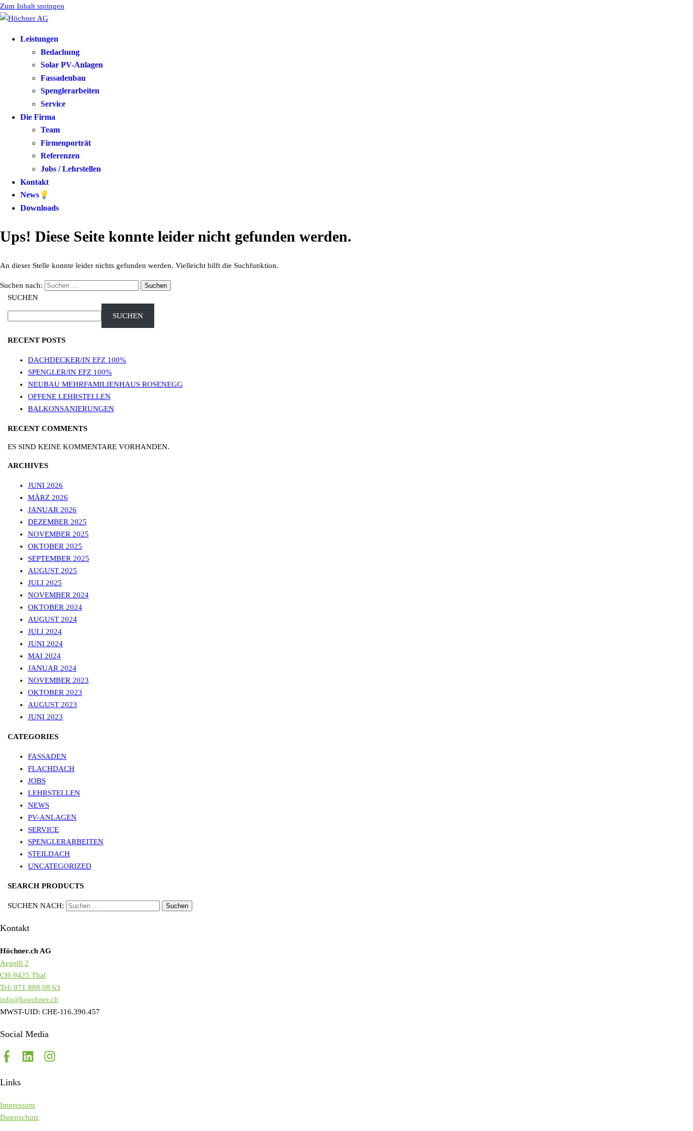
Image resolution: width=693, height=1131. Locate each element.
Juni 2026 (45, 485)
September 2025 (58, 558)
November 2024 (58, 595)
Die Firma (37, 117)
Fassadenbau (63, 78)
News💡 (34, 194)
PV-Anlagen (52, 817)
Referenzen (60, 155)
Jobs (37, 781)
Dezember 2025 (57, 522)
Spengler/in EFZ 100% (70, 372)
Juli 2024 (45, 631)
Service (53, 103)
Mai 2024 (44, 656)
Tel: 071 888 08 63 (30, 987)
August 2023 (52, 705)
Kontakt (34, 182)
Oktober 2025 (55, 546)
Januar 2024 (52, 668)
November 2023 (58, 680)
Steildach (49, 854)
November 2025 (58, 534)
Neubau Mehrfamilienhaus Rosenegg (105, 384)
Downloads (39, 208)
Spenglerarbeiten (70, 90)
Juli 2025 (45, 583)
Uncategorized (59, 866)
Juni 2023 (45, 717)
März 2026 (48, 497)
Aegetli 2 (14, 963)
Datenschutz (19, 1117)
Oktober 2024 (55, 607)
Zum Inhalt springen (32, 6)
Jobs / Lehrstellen (71, 168)
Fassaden (47, 756)
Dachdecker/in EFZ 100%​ (77, 360)
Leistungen (39, 39)
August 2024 (52, 619)
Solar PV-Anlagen (72, 64)
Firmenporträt (66, 143)
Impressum (17, 1105)
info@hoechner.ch (29, 999)
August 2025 (52, 571)
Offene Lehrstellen (69, 396)
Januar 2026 (52, 510)
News (38, 805)
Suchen (23, 297)
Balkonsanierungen (71, 409)
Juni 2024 (45, 644)
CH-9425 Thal (23, 975)
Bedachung (60, 52)
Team (50, 129)
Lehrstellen (54, 793)
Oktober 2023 (55, 692)
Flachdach (51, 768)
